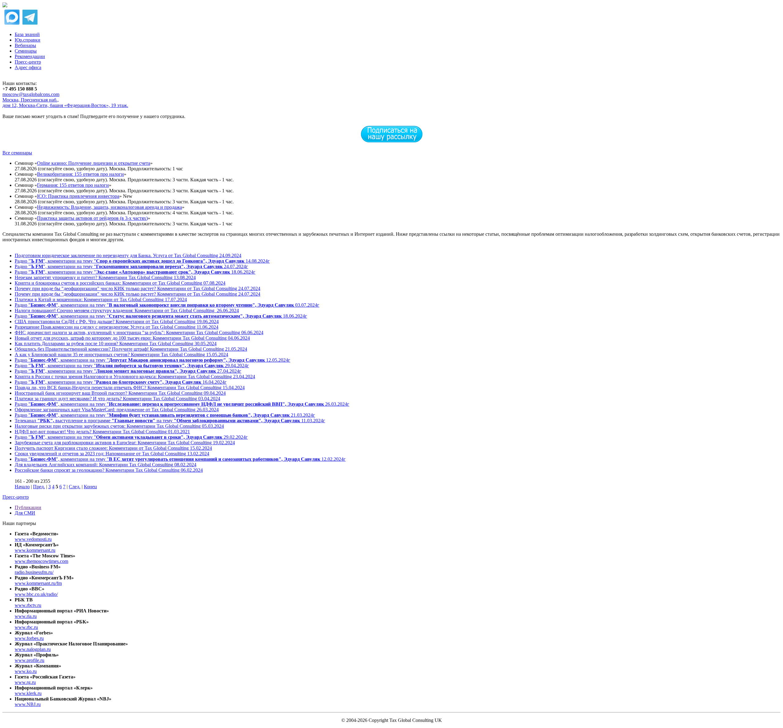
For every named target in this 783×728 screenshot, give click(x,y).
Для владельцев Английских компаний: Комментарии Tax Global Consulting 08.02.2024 (105, 464)
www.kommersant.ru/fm (38, 583)
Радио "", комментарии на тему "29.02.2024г (131, 437)
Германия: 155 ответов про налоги (73, 185)
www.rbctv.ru (28, 605)
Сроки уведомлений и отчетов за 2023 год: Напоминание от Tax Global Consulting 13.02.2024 (112, 453)
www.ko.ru (26, 671)
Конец (90, 486)
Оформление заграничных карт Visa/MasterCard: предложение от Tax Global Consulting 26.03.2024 (117, 409)
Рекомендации (30, 56)
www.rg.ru (25, 682)
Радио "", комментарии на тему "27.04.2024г (128, 371)
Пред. (39, 486)
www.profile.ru (29, 660)
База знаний (27, 34)
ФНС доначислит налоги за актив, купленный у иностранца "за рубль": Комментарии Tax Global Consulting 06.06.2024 (139, 332)
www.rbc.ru (26, 627)
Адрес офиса (28, 67)
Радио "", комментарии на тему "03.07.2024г (167, 305)
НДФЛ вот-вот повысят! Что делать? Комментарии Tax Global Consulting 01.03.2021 (102, 431)
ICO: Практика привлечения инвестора (78, 196)
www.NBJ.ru (28, 704)
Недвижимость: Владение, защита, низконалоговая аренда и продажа (109, 207)
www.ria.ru (26, 616)
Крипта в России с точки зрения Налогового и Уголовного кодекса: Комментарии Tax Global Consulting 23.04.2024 (135, 376)
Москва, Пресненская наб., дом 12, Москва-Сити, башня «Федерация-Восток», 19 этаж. (65, 102)
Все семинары (17, 152)
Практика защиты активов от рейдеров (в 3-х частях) (92, 218)
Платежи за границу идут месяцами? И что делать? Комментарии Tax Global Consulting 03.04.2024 (117, 398)
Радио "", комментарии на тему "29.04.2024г (132, 365)
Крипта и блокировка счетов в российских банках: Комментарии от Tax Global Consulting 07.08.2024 (120, 283)
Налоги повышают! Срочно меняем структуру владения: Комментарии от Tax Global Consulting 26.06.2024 (127, 310)
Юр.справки (27, 39)
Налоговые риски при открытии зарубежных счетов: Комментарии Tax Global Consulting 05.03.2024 (119, 426)
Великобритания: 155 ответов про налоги (80, 174)
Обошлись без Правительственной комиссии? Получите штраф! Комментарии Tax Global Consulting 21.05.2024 (131, 349)
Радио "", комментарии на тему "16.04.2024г (121, 382)
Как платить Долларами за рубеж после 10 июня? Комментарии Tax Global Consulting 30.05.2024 (116, 343)
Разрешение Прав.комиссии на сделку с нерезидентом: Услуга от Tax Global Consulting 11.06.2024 (116, 327)
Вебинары (25, 45)
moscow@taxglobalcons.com (30, 94)
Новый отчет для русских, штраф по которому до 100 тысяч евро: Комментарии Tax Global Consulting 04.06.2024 (132, 338)
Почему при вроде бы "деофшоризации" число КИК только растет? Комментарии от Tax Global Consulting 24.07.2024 (137, 288)
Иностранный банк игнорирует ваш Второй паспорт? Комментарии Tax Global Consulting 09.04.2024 (120, 393)
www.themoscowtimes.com (41, 561)
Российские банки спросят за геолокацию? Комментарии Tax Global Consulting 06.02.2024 (109, 470)
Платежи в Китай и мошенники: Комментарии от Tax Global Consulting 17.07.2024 (101, 299)
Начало (22, 486)
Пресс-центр (28, 62)
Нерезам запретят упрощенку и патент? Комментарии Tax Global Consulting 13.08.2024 (105, 277)
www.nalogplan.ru (33, 649)
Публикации (28, 507)
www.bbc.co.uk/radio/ (36, 594)
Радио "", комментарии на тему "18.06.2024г (135, 272)
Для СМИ (25, 513)
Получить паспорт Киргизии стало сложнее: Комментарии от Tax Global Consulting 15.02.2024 (113, 448)
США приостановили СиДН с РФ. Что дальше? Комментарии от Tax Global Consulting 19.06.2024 (117, 321)
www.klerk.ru (28, 693)
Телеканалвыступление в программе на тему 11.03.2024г (170, 420)
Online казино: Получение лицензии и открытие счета (93, 163)
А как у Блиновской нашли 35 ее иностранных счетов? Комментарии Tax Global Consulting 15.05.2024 (121, 354)
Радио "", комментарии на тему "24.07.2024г (131, 266)
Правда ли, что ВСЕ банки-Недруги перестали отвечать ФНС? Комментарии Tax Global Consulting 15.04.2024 (130, 387)
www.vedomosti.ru (33, 539)
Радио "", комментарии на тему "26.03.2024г (182, 404)
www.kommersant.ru (35, 550)
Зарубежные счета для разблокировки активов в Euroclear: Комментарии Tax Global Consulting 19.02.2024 (125, 442)
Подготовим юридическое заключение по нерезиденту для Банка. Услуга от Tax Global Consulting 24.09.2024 (128, 255)
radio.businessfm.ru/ (34, 572)
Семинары (26, 51)
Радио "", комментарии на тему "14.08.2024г (142, 261)
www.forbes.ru (29, 638)
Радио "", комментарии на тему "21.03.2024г (165, 415)
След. (74, 486)
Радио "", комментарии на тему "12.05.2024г (152, 360)
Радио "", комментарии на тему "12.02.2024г (180, 459)
